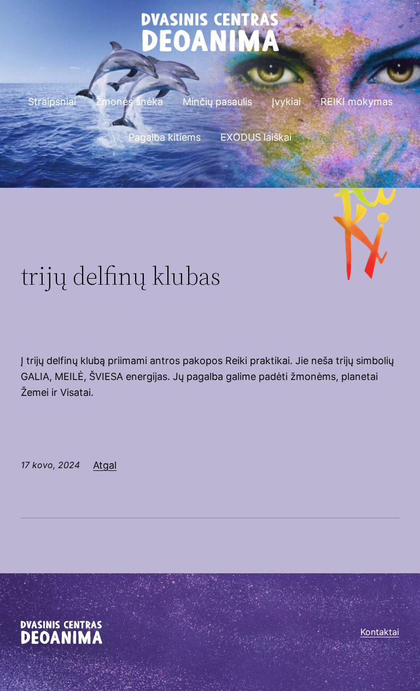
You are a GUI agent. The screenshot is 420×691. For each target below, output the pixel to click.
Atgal (104, 465)
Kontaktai (379, 631)
